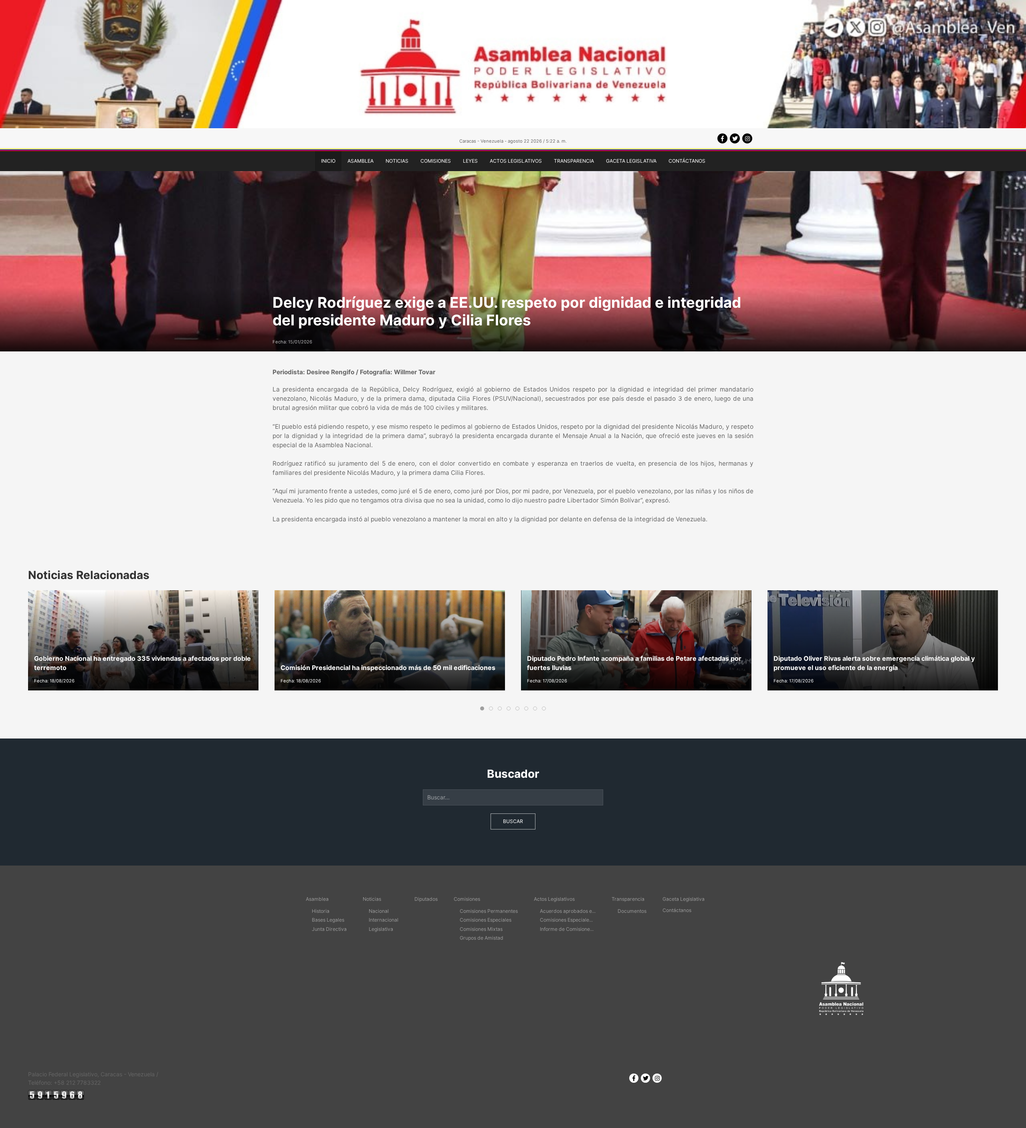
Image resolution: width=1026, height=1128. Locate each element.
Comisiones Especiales (485, 920)
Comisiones (435, 161)
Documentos (632, 911)
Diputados (426, 899)
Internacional (383, 920)
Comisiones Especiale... (566, 920)
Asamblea (360, 161)
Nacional (379, 911)
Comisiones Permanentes (489, 911)
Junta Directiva (329, 929)
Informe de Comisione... (567, 929)
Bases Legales (328, 920)
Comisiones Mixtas (481, 929)
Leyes (470, 161)
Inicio (328, 161)
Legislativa (381, 929)
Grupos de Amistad (481, 938)
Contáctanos (687, 161)
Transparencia (574, 161)
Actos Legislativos (516, 161)
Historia (320, 911)
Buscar (513, 821)
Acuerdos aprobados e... (568, 911)
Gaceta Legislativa (631, 161)
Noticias (397, 161)
